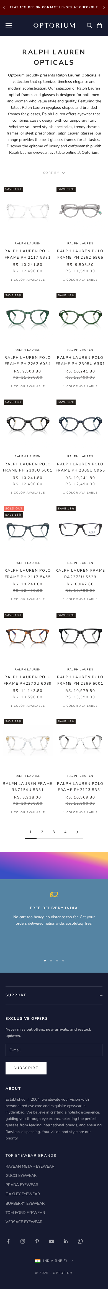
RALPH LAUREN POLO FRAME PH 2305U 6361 (80, 360)
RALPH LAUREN (28, 244)
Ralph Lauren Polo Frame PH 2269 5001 (80, 680)
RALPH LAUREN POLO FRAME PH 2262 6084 (27, 360)
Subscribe (26, 1068)
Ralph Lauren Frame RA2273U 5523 (80, 573)
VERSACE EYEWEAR (24, 1222)
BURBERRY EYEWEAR (25, 1203)
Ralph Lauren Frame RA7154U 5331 (28, 786)
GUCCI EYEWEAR (21, 1175)
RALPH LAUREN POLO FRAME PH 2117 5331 (27, 254)
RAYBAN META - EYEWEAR (30, 1166)
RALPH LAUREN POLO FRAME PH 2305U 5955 (80, 467)
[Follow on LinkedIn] (66, 1241)
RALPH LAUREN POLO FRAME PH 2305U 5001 (28, 467)
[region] (54, 921)
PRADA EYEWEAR (22, 1184)
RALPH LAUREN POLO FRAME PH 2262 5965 (80, 254)
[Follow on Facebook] (8, 1241)
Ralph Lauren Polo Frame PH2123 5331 (80, 786)
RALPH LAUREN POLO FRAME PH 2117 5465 (27, 573)
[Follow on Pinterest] (37, 1241)
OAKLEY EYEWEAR (23, 1194)
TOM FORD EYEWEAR (25, 1212)
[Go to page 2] (77, 832)
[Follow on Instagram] (22, 1241)
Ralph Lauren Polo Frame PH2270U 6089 (28, 680)
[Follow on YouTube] (51, 1241)
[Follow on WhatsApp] (80, 1241)
